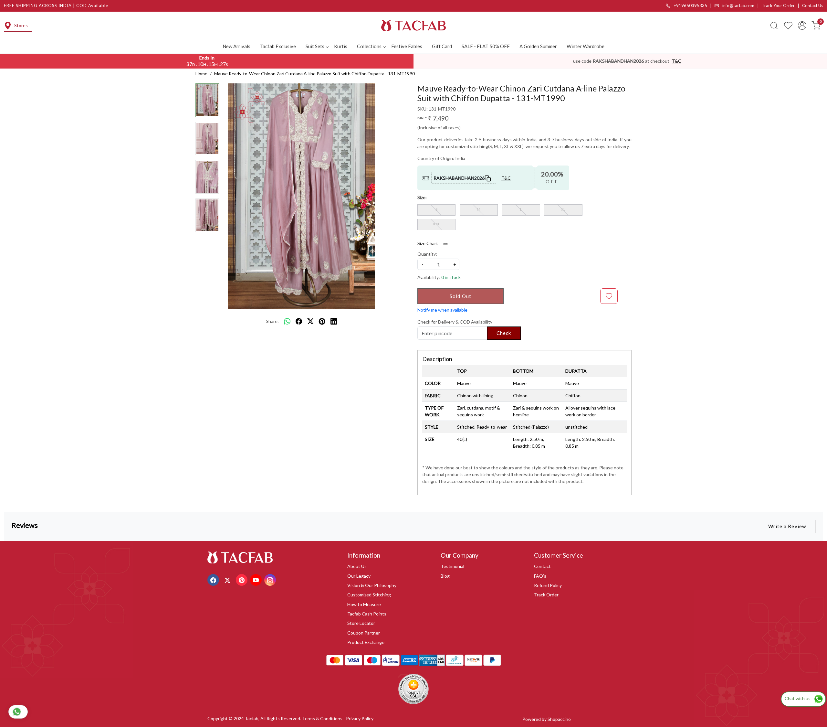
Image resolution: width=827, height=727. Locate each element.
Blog (445, 576)
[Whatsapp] (287, 321)
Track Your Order (778, 5)
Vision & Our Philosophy (371, 585)
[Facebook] (214, 579)
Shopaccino (559, 719)
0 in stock (451, 277)
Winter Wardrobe (585, 46)
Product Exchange (365, 642)
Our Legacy (359, 576)
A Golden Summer (538, 46)
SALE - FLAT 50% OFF (486, 46)
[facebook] (299, 321)
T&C (676, 61)
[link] (774, 25)
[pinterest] (322, 321)
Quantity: (427, 254)
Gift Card (442, 46)
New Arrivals (236, 46)
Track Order (546, 594)
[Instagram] (270, 579)
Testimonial (452, 566)
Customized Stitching (369, 594)
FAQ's (540, 576)
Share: (272, 321)
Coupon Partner (363, 633)
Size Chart (428, 243)
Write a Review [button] (787, 526)
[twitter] (310, 321)
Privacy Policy (359, 718)
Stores (21, 25)
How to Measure (364, 604)
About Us (357, 566)
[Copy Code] (488, 177)
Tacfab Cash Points (366, 613)
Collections (369, 46)
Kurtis (340, 46)
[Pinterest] (242, 579)
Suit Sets (315, 46)
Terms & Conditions (322, 718)
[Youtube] (256, 579)
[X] (228, 579)
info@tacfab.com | (741, 5)
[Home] (413, 25)
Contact (542, 566)
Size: (422, 197)
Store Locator (361, 623)
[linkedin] (334, 321)
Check (504, 333)
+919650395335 (690, 5)
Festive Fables (406, 46)
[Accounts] (802, 25)
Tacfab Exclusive (278, 46)
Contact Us (812, 5)
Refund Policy (548, 585)
